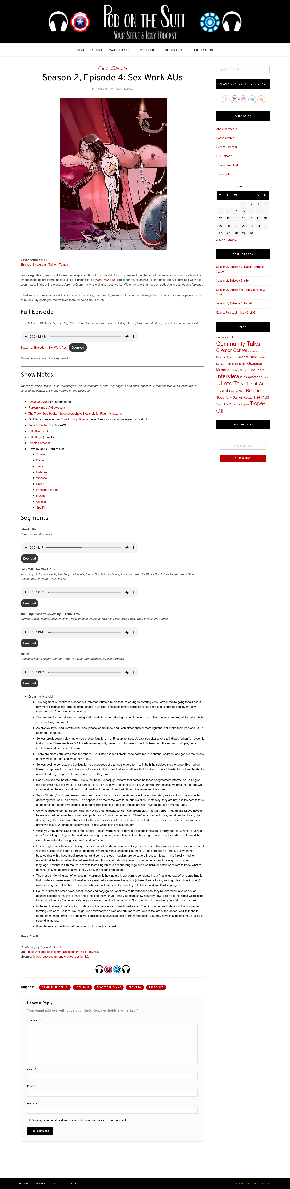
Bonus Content (226, 138)
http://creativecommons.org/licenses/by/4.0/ (61, 956)
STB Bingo (35, 437)
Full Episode (112, 68)
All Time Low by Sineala (72, 419)
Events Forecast (39, 443)
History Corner (239, 370)
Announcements (226, 129)
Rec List (253, 390)
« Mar (220, 240)
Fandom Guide (247, 357)
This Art (26, 264)
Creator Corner (231, 349)
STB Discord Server (41, 431)
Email (40, 484)
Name (31, 1069)
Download (78, 347)
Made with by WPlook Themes (253, 1183)
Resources (174, 50)
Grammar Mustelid (55, 987)
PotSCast (102, 88)
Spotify (40, 507)
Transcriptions (225, 174)
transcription (243, 404)
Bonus (235, 337)
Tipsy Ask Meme (226, 404)
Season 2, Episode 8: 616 (232, 281)
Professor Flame (109, 987)
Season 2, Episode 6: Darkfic (234, 304)
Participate (119, 50)
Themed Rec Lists (227, 165)
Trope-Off (156, 987)
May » (232, 240)
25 (265, 226)
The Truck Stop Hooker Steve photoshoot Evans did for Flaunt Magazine (75, 413)
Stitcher (41, 501)
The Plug (135, 987)
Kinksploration (251, 376)
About (97, 50)
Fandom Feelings (47, 490)
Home (80, 50)
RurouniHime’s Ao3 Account (46, 407)
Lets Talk (82, 987)
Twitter (52, 264)
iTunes (40, 495)
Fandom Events (226, 357)
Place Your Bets (105, 280)
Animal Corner (223, 337)
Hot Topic (257, 369)
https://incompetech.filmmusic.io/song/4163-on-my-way (64, 951)
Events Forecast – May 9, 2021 (236, 313)
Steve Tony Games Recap (234, 397)
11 (266, 211)
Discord (41, 460)
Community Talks (238, 343)
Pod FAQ (147, 50)
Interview (227, 376)
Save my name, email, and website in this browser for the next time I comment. (79, 1120)
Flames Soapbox (235, 363)
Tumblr (63, 264)
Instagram (39, 264)
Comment (34, 1020)
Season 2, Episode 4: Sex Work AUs (44, 347)
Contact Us (204, 50)
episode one (254, 351)
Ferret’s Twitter (38, 425)
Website (41, 478)
